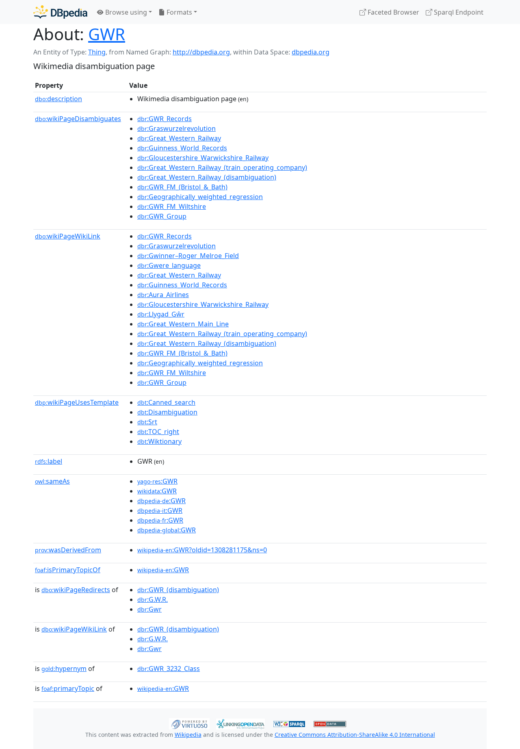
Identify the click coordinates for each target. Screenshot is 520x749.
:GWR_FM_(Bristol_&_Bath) (182, 186)
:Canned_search (166, 402)
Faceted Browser (392, 12)
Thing (97, 52)
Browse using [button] (125, 12)
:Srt (147, 421)
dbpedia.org (310, 52)
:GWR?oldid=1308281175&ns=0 (202, 549)
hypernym (64, 668)
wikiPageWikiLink (67, 236)
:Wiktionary (159, 441)
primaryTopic (67, 688)
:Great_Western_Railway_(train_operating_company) (222, 167)
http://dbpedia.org (201, 52)
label (48, 461)
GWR (106, 34)
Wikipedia (188, 734)
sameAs (52, 481)
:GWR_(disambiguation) (178, 589)
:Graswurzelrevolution (176, 128)
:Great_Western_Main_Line (183, 323)
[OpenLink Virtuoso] (189, 723)
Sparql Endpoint (457, 12)
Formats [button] (178, 12)
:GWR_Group (161, 216)
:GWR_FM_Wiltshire (171, 206)
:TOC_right (158, 431)
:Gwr (149, 609)
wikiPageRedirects (75, 589)
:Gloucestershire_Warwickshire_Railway (203, 157)
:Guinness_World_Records (182, 147)
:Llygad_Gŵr (160, 314)
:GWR (157, 481)
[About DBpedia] (60, 12)
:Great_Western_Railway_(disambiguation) (206, 177)
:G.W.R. (152, 599)
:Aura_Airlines (163, 294)
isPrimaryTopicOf (67, 569)
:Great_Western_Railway (179, 138)
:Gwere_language (169, 265)
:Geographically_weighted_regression (200, 196)
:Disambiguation (167, 412)
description (58, 98)
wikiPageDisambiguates (78, 118)
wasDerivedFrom (68, 549)
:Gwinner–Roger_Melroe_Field (188, 255)
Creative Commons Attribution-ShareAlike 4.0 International (355, 734)
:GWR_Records (164, 118)
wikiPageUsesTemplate (77, 402)
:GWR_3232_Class (168, 668)
